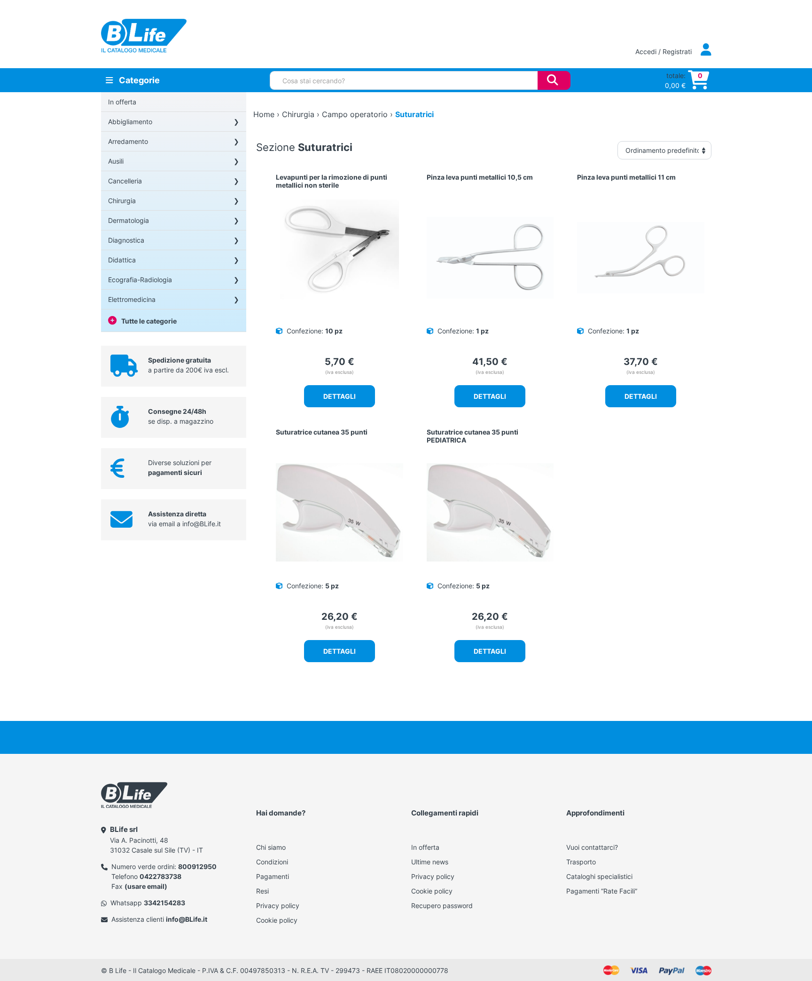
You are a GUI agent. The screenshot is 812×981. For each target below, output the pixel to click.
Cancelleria (125, 181)
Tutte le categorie (149, 321)
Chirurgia (122, 201)
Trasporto (581, 862)
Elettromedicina (132, 299)
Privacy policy (277, 906)
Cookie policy (276, 920)
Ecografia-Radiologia (140, 280)
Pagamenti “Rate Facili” (601, 891)
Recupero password (442, 906)
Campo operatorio (355, 114)
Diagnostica (126, 240)
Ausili (116, 161)
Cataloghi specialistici (599, 876)
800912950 (197, 866)
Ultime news (429, 862)
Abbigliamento (130, 122)
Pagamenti (272, 876)
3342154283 (164, 903)
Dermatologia (128, 220)
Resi (262, 891)
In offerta (122, 102)
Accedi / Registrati (664, 51)
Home (263, 114)
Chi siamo (271, 847)
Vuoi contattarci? (592, 847)
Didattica (122, 260)
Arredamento (128, 141)
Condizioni (272, 862)
